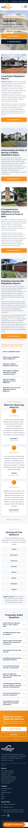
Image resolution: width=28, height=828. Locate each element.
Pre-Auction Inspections (7, 780)
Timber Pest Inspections (7, 772)
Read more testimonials (13, 519)
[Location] (7, 1)
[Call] (2, 1)
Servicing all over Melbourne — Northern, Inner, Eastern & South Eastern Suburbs (13, 810)
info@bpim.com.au (8, 807)
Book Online (14, 734)
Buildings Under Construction (8, 778)
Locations (3, 790)
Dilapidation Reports (6, 774)
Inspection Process (6, 792)
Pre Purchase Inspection (7, 770)
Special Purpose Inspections (8, 776)
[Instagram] (8, 815)
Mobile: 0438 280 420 (9, 804)
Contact (3, 796)
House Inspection (5, 782)
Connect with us (12, 318)
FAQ (2, 794)
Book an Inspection (13, 36)
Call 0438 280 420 (15, 41)
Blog (2, 798)
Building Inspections (6, 788)
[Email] (4, 1)
